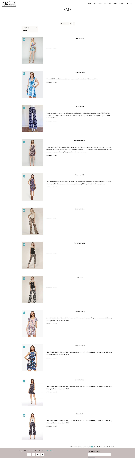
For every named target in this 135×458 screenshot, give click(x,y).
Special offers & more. (94, 451)
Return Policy (50, 450)
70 (109, 446)
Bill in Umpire (80, 414)
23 (94, 446)
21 (89, 446)
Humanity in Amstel (79, 243)
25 (99, 446)
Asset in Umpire (80, 380)
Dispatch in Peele (80, 72)
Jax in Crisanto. (80, 106)
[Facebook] (29, 454)
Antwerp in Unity (80, 175)
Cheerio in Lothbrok (79, 140)
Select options (49, 48)
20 (87, 446)
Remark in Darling (80, 311)
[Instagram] (33, 454)
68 (104, 446)
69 (107, 446)
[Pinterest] (38, 454)
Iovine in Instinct (79, 209)
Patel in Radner (80, 38)
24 (97, 446)
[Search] (131, 3)
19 (84, 446)
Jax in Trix (80, 277)
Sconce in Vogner (80, 345)
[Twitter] (42, 454)
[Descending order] (74, 24)
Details (56, 48)
